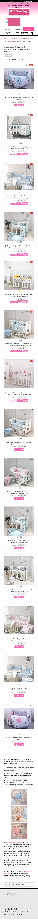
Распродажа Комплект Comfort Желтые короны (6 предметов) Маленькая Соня (19, 295)
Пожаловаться (18, 7)
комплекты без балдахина (15, 842)
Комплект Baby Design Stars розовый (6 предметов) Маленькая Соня (19, 492)
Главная (6, 38)
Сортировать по (10, 59)
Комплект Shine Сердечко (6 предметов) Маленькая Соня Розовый (19, 640)
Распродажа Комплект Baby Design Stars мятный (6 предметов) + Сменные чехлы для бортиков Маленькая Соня (19, 247)
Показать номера (13, 21)
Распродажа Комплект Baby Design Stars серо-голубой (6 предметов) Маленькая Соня (19, 344)
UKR (9, 1)
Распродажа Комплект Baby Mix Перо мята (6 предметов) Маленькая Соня (19, 147)
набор (10, 773)
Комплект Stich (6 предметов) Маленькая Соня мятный (19, 98)
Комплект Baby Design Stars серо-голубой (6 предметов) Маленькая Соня (19, 443)
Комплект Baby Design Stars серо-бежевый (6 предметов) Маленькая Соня (19, 590)
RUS (13, 1)
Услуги (20, 5)
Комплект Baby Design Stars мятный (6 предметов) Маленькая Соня (19, 541)
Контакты (26, 5)
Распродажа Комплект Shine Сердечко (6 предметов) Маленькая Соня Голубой (19, 197)
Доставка (14, 5)
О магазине (10, 4)
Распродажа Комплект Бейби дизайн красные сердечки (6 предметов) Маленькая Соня (19, 394)
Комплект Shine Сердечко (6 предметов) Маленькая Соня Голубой (19, 689)
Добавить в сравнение (5, 65)
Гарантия (17, 4)
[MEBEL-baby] (19, 12)
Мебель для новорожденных (19, 38)
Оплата (23, 4)
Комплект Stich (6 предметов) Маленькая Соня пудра (19, 738)
